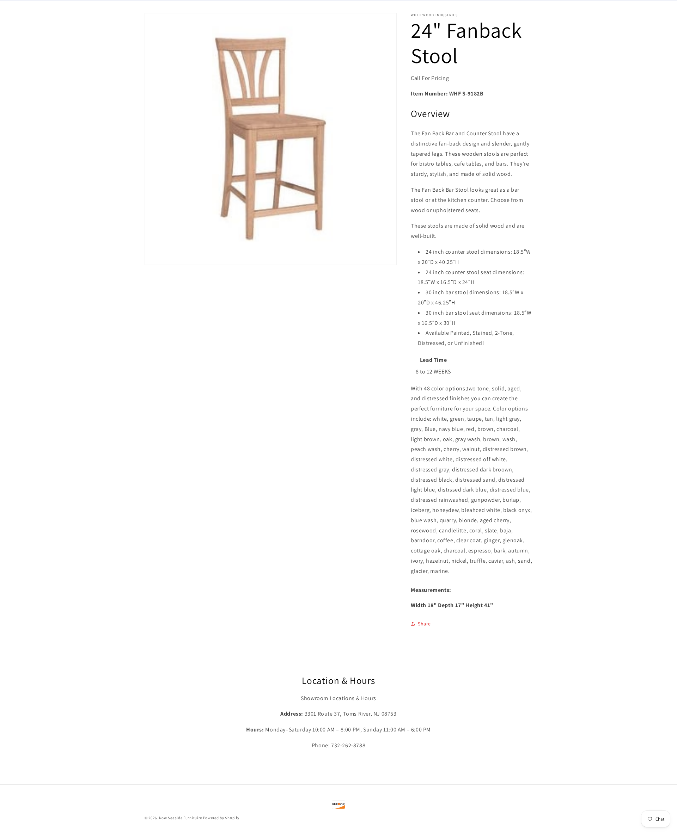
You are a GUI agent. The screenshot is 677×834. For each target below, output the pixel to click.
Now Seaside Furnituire (180, 817)
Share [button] (424, 623)
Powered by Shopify (221, 817)
